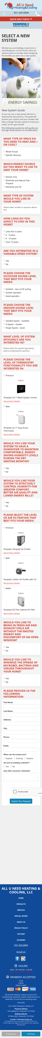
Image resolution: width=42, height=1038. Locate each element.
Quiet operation (12, 296)
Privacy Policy (21, 928)
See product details (11, 401)
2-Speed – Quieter (14, 324)
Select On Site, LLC (26, 1019)
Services (21, 910)
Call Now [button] (31, 1034)
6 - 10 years (11, 238)
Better (8, 588)
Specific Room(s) (13, 155)
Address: (7, 719)
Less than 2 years (14, 231)
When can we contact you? (14, 754)
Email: (6, 746)
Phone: (6, 737)
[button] (21, 801)
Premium (10, 375)
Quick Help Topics (20, 19)
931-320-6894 (21, 945)
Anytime (30, 758)
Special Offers (21, 916)
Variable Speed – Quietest (17, 320)
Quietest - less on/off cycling (18, 289)
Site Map (21, 934)
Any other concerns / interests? (16, 771)
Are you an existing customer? (16, 762)
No (7, 264)
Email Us (21, 951)
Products (21, 904)
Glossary (21, 940)
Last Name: (8, 711)
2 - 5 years (10, 234)
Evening (19, 758)
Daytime (9, 758)
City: (5, 728)
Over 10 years (12, 241)
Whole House (12, 151)
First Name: (8, 702)
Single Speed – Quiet (15, 327)
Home (21, 898)
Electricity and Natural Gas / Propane (18, 182)
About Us (21, 922)
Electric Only (11, 176)
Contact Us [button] (11, 1034)
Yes (7, 260)
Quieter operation (13, 292)
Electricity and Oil (13, 186)
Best (8, 406)
